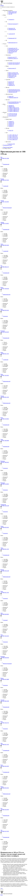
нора (2, 613)
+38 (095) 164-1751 (5, 722)
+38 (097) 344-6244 (5, 288)
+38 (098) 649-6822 (5, 614)
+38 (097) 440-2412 (5, 462)
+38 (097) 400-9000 (5, 440)
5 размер (11, 126)
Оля (1, 808)
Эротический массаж (14, 89)
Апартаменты (12, 12)
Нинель (2, 569)
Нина (2, 417)
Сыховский (11, 33)
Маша (2, 352)
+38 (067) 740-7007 (5, 201)
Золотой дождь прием (13, 63)
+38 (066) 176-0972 (5, 223)
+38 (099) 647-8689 (5, 679)
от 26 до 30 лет (12, 115)
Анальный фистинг (13, 103)
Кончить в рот (12, 57)
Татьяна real (3, 504)
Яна (1, 157)
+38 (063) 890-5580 (5, 701)
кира (2, 634)
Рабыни (11, 82)
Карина (2, 178)
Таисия (2, 200)
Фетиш (10, 52)
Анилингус (11, 77)
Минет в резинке (13, 72)
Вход (2, 894)
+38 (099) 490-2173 (5, 266)
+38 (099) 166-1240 (5, 505)
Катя (2, 309)
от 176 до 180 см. (12, 139)
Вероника (3, 461)
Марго (2, 786)
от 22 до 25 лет (12, 114)
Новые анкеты (12, 11)
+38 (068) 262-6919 (5, 766)
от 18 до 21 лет (12, 113)
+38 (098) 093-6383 (5, 245)
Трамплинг (11, 85)
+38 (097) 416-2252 (5, 635)
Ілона (2, 591)
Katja (2, 765)
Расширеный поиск (7, 145)
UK (3, 5)
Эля (1, 830)
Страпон (11, 84)
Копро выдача (12, 68)
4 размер (11, 124)
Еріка (2, 374)
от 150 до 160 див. (13, 134)
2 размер (11, 122)
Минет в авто (12, 75)
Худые (10, 130)
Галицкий (11, 19)
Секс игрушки (12, 51)
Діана (2, 547)
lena (1, 265)
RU (1, 5)
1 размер (11, 121)
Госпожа (11, 81)
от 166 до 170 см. (13, 137)
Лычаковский (12, 29)
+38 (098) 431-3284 (5, 158)
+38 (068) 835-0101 (5, 310)
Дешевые (11, 106)
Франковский (12, 38)
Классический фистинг (14, 101)
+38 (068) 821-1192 (5, 353)
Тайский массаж (12, 92)
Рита (2, 721)
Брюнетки (11, 143)
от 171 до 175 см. (13, 138)
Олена (2, 526)
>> (2, 888)
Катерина (3, 330)
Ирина (2, 678)
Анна (2, 244)
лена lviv (2, 699)
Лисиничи (11, 28)
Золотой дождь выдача (14, 62)
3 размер (11, 123)
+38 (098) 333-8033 (5, 418)
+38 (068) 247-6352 (5, 180)
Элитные (11, 105)
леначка (2, 222)
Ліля (1, 743)
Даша (2, 439)
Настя (2, 287)
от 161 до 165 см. (12, 136)
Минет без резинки (13, 73)
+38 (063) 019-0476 (5, 332)
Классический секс (13, 49)
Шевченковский (12, 42)
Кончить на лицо (13, 58)
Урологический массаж (14, 90)
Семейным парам (13, 97)
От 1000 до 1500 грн (13, 108)
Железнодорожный (13, 23)
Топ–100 (10, 13)
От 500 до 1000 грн (13, 107)
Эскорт (10, 96)
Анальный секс (12, 48)
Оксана (2, 396)
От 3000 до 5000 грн (13, 111)
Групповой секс (12, 50)
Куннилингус (12, 76)
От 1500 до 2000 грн (13, 110)
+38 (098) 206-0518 (5, 657)
